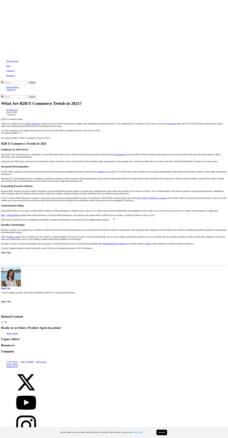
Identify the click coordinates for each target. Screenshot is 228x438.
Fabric (147, 244)
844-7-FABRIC (27, 362)
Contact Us (11, 90)
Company (10, 71)
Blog (8, 66)
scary (48, 244)
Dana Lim (13, 110)
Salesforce (101, 172)
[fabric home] (54, 26)
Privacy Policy (138, 432)
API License (41, 362)
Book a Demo (12, 333)
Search (32, 83)
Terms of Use (12, 366)
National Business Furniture (114, 244)
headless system (13, 237)
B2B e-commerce (32, 124)
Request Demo (12, 87)
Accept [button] (162, 432)
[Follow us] (26, 391)
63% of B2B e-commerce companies (152, 198)
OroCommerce (120, 154)
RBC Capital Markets (10, 215)
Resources (10, 75)
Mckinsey (172, 124)
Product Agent (12, 61)
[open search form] (2, 80)
